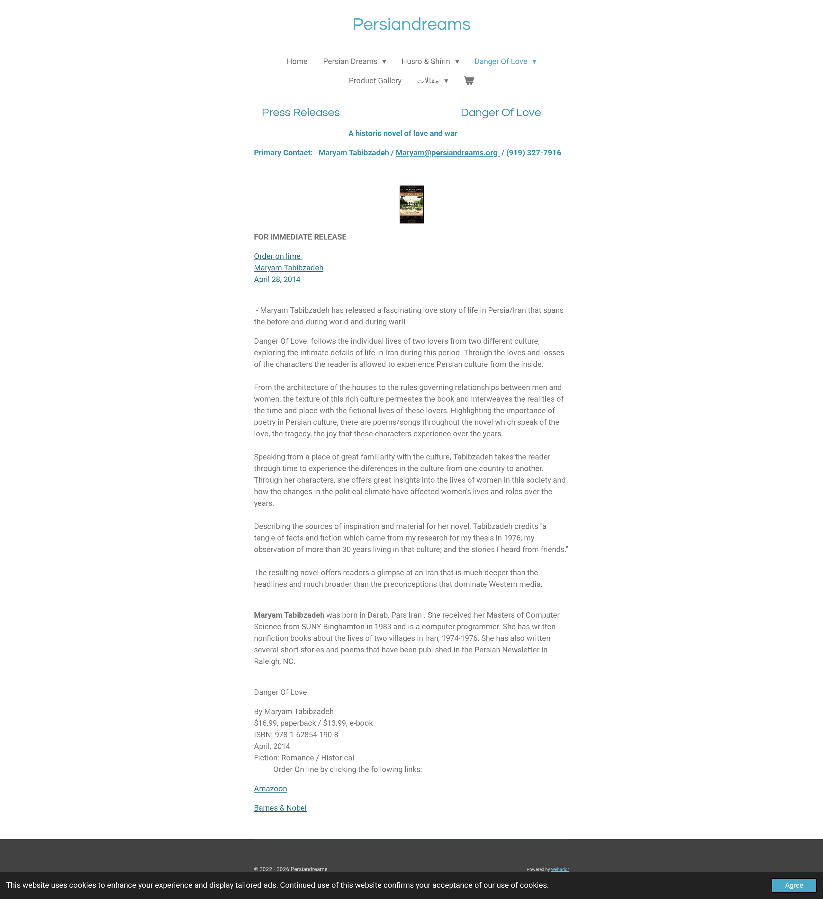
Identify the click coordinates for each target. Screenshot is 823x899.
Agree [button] (794, 885)
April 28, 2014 (277, 279)
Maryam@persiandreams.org (448, 152)
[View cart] (469, 81)
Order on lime (278, 256)
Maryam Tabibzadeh (288, 267)
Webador (560, 869)
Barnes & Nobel (280, 808)
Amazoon (270, 788)
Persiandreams (411, 24)
